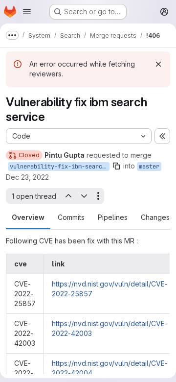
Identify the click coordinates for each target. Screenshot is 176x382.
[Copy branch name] (116, 166)
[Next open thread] (84, 196)
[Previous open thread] (68, 196)
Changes (155, 217)
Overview (28, 217)
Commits (71, 217)
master (149, 166)
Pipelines (113, 217)
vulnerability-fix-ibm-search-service (60, 166)
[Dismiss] (158, 64)
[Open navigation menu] (27, 12)
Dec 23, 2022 (27, 177)
